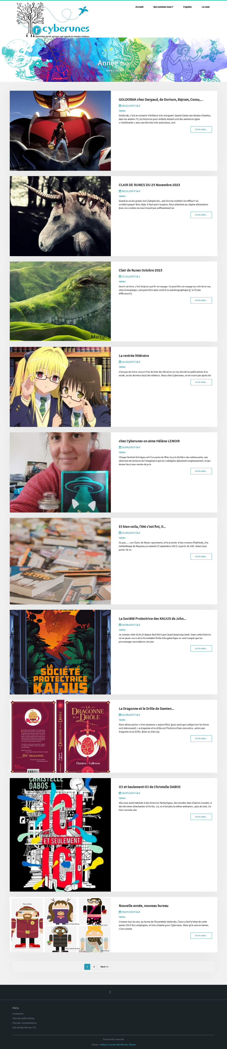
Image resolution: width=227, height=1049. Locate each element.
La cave (206, 6)
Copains (187, 6)
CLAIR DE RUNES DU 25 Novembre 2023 (149, 185)
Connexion (18, 1013)
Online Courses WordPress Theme (118, 1044)
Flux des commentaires (24, 1022)
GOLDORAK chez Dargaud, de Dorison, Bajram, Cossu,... (161, 99)
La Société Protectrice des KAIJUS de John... (152, 618)
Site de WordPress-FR (24, 1027)
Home (109, 70)
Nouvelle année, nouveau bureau (143, 905)
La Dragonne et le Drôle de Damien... (146, 708)
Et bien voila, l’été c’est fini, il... (142, 526)
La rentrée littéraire (134, 355)
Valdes (122, 110)
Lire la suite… (201, 129)
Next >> (104, 966)
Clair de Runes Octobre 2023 (140, 270)
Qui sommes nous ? (163, 6)
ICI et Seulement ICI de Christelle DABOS (150, 787)
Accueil (139, 6)
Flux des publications (23, 1018)
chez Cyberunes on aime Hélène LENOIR (149, 441)
